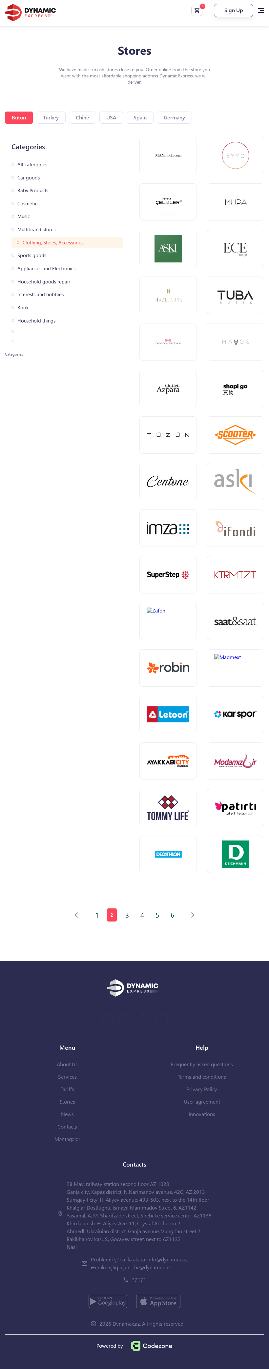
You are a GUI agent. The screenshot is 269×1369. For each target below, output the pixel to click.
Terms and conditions (202, 1076)
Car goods (28, 178)
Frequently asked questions (202, 1064)
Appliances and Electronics (46, 268)
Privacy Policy (201, 1089)
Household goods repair (43, 282)
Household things (36, 321)
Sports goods (31, 255)
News (67, 1113)
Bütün (19, 117)
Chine (82, 117)
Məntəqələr (67, 1138)
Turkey (51, 117)
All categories (32, 164)
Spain (140, 117)
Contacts (67, 1126)
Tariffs (67, 1089)
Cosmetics (28, 203)
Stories (67, 1101)
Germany (174, 117)
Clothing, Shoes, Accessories (53, 242)
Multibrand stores (36, 229)
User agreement (202, 1101)
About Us (67, 1064)
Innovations (202, 1113)
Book (23, 307)
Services (67, 1076)
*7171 (139, 1279)
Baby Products (32, 190)
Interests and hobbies (40, 294)
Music (23, 216)
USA (111, 117)
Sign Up (233, 10)
